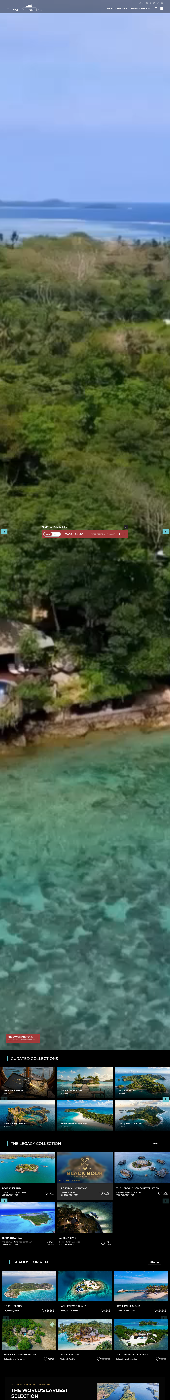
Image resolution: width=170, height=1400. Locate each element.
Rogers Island (68, 1188)
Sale (48, 534)
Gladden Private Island (132, 1354)
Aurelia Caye (124, 1238)
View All (156, 1143)
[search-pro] (120, 534)
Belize (119, 1242)
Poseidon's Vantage (131, 1188)
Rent (56, 534)
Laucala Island (70, 1354)
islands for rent (141, 8)
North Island (13, 1306)
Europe (129, 1192)
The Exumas (64, 1242)
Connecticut (64, 1192)
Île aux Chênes (11, 1188)
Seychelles (8, 1311)
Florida (119, 1311)
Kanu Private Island (73, 1306)
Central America (130, 1242)
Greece (121, 1192)
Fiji (61, 1359)
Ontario (21, 1192)
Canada (29, 1192)
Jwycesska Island (13, 1238)
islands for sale (117, 8)
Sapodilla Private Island (20, 1354)
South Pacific (69, 1359)
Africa (16, 1311)
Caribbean (27, 1242)
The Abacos (7, 1242)
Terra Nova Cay (69, 1238)
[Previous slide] (4, 1099)
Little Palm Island (128, 1306)
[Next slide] (166, 1099)
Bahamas (17, 1242)
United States (77, 1192)
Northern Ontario (10, 1192)
